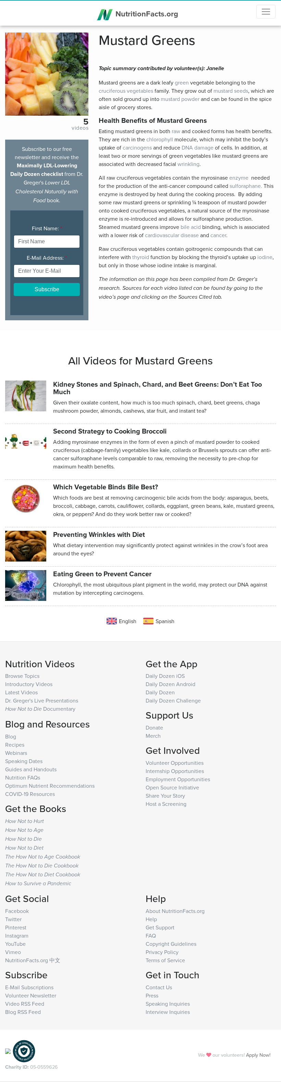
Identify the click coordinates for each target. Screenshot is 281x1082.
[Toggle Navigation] (266, 11)
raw (176, 131)
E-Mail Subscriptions (29, 987)
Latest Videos (21, 692)
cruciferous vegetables (126, 90)
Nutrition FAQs (22, 777)
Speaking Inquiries (168, 1003)
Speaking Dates (23, 761)
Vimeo (13, 952)
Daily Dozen (160, 692)
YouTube (15, 944)
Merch (153, 735)
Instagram (16, 935)
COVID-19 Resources (30, 794)
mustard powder (180, 99)
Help (151, 919)
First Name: (47, 228)
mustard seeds (230, 90)
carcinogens (137, 147)
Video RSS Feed (24, 1003)
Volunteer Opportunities (175, 763)
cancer (218, 235)
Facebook (17, 911)
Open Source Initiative (172, 787)
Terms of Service (165, 960)
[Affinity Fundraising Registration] (24, 1050)
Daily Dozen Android (170, 684)
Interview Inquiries (168, 1012)
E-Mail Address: (47, 257)
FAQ (151, 935)
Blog (10, 736)
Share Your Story (165, 795)
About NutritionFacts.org (175, 911)
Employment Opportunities (178, 779)
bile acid (191, 227)
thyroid (140, 257)
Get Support (160, 927)
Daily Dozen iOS (165, 676)
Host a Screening (166, 804)
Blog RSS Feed (23, 1012)
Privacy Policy (162, 952)
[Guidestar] (8, 1050)
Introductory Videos (28, 684)
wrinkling (188, 164)
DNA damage (197, 147)
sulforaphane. (246, 186)
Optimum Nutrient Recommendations (50, 785)
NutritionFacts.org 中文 (32, 960)
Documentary (40, 708)
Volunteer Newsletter (30, 995)
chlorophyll (159, 139)
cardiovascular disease (172, 235)
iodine (264, 257)
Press (152, 995)
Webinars (16, 753)
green (182, 82)
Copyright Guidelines (171, 944)
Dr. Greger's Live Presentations (41, 700)
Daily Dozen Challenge (173, 700)
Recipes (14, 744)
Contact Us (159, 987)
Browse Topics (22, 676)
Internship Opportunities (175, 771)
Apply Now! (258, 1054)
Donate (154, 727)
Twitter (13, 919)
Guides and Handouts (31, 769)
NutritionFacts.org (145, 13)
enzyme (238, 177)
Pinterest (15, 927)
